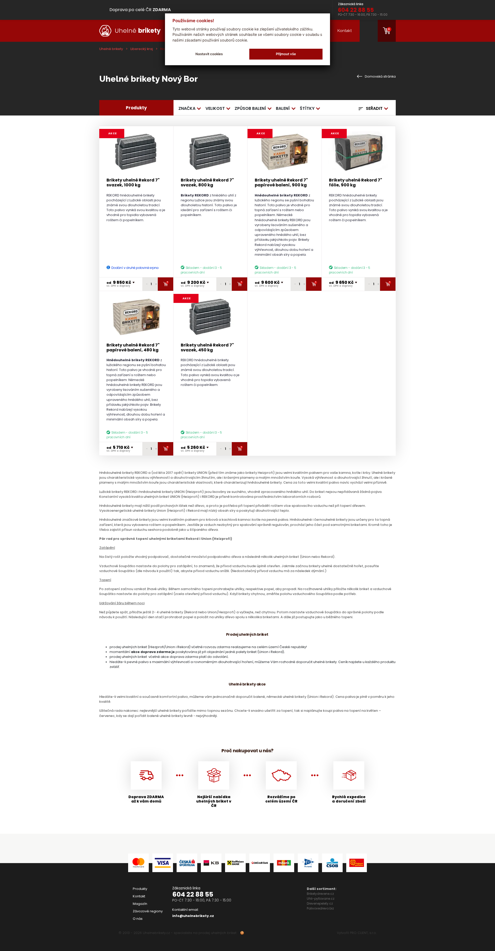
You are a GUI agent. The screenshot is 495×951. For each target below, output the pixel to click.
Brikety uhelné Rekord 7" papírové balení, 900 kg (281, 182)
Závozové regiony (148, 911)
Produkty (140, 889)
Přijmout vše (286, 54)
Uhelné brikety (111, 49)
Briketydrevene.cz (320, 893)
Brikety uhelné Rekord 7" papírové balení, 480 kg (133, 347)
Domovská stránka (380, 76)
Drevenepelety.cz (320, 903)
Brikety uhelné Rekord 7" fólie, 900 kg (355, 182)
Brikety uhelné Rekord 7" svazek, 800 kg (207, 182)
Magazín (140, 904)
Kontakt (344, 30)
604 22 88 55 (192, 894)
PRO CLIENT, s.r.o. (363, 933)
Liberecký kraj (141, 49)
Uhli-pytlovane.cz (320, 898)
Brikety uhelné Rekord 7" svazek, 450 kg (207, 347)
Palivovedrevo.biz (320, 908)
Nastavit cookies (209, 54)
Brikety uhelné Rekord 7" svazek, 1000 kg (133, 182)
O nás (138, 918)
